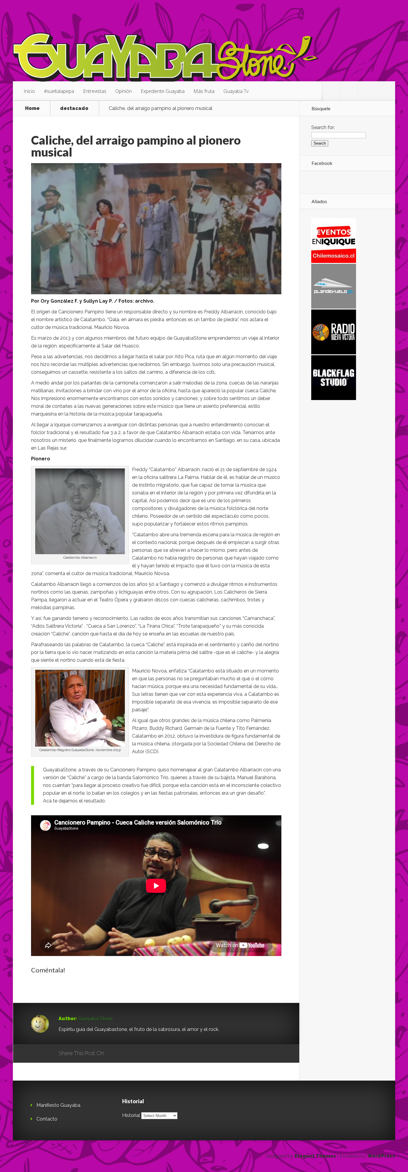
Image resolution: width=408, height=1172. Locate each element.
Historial (131, 1115)
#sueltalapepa (59, 91)
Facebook (126, 1053)
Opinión (123, 91)
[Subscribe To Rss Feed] (367, 91)
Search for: (323, 127)
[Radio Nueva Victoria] (333, 353)
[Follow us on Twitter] (331, 91)
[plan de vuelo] (333, 307)
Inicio (29, 91)
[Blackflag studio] (333, 398)
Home (32, 108)
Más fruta (204, 91)
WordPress (381, 1156)
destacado (74, 108)
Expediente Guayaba (163, 91)
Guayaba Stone (95, 1018)
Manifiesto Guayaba (58, 1105)
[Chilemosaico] (333, 261)
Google (114, 1053)
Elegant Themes (315, 1156)
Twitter (137, 1053)
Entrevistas (94, 91)
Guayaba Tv (236, 91)
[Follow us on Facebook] (349, 91)
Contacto (46, 1119)
